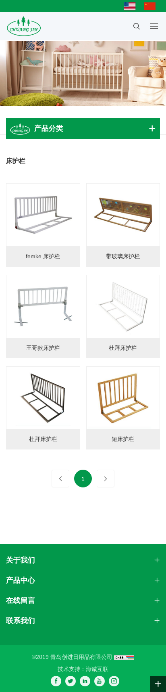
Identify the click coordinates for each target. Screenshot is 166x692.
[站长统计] (124, 657)
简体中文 (152, 6)
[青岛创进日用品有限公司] (23, 26)
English (132, 6)
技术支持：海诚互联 (83, 669)
